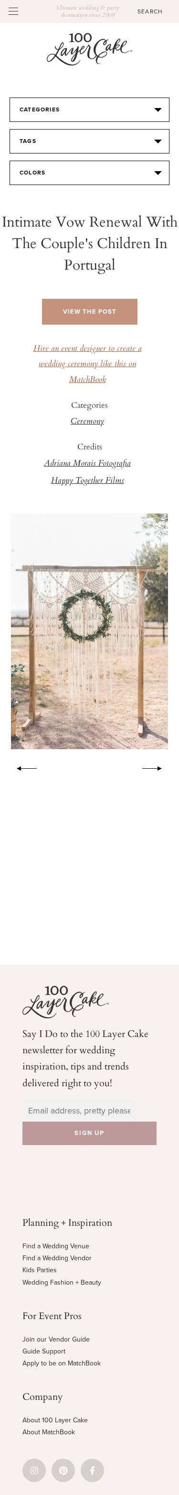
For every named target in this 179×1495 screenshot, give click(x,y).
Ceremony (87, 421)
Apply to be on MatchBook (61, 1363)
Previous (22, 767)
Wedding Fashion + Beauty (61, 1282)
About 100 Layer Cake (55, 1420)
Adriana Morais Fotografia (87, 463)
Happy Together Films (87, 481)
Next (157, 767)
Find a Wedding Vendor (57, 1258)
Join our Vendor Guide (56, 1339)
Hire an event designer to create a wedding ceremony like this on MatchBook (87, 364)
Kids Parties (39, 1270)
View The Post (89, 312)
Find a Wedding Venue (55, 1246)
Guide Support (43, 1351)
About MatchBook (48, 1432)
